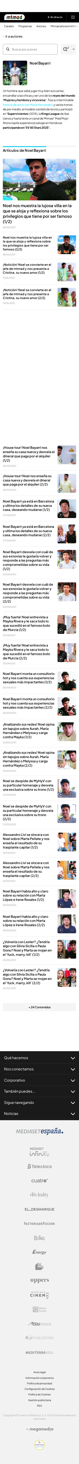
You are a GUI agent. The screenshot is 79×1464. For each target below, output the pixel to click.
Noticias (11, 1113)
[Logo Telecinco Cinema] (39, 1295)
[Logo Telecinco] (39, 1166)
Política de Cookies (39, 1394)
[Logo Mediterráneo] (39, 1352)
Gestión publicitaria (39, 1400)
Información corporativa (40, 1377)
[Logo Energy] (39, 1252)
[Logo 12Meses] (39, 1309)
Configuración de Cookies (40, 1388)
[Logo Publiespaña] (39, 1338)
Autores (41, 26)
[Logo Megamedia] (41, 1429)
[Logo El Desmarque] (39, 1209)
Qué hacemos (16, 1057)
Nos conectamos (19, 1068)
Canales (9, 26)
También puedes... (19, 1091)
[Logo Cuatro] (39, 1181)
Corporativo (14, 1080)
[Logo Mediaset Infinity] (39, 1152)
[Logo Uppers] (39, 1281)
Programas (25, 26)
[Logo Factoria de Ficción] (39, 1223)
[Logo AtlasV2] (39, 1324)
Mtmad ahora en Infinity (65, 26)
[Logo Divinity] (39, 1195)
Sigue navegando (19, 1102)
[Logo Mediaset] (39, 1133)
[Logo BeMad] (39, 1266)
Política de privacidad (39, 1383)
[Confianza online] (40, 1448)
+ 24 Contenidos (40, 1007)
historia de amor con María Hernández (27, 104)
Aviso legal (39, 1372)
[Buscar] (66, 49)
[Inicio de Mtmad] (14, 17)
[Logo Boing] (39, 1238)
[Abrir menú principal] (73, 17)
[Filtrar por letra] (73, 49)
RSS (39, 1405)
